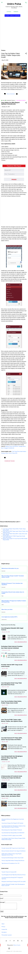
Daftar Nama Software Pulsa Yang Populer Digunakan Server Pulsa (12, 854)
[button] (26, 54)
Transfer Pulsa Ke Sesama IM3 (9, 872)
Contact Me (4, 929)
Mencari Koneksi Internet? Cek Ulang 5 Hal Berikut (13, 851)
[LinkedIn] (21, 940)
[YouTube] (6, 940)
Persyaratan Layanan (7, 935)
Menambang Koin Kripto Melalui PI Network (12, 830)
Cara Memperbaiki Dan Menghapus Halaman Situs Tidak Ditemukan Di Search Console (13, 826)
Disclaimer (4, 932)
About (3, 923)
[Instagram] (18, 940)
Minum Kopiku (16, 945)
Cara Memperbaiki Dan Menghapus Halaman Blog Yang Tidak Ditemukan (12, 757)
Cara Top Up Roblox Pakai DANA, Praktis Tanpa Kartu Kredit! (10, 55)
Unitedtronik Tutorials (10, 461)
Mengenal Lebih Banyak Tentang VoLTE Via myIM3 (14, 881)
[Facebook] (10, 940)
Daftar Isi (9, 11)
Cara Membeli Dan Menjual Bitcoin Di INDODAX (13, 832)
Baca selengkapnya (21, 642)
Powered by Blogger (15, 948)
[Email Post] (17, 94)
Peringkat (16, 11)
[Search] (26, 3)
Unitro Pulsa (14, 4)
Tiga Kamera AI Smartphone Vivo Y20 (10, 863)
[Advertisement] (14, 32)
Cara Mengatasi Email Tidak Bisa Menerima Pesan (13, 874)
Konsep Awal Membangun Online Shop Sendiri (12, 857)
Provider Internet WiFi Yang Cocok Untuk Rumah (13, 848)
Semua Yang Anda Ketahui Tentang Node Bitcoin (13, 860)
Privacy (3, 926)
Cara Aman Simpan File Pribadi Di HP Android (12, 823)
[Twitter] (14, 940)
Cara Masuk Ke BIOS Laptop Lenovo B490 (12, 835)
